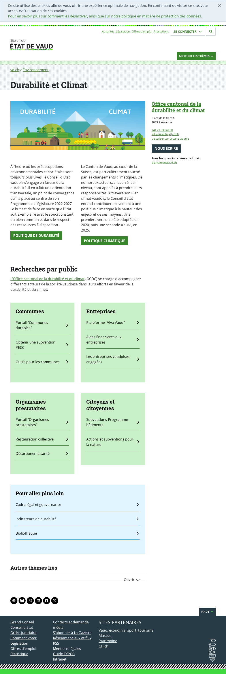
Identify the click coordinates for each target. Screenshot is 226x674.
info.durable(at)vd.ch (165, 134)
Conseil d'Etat (21, 627)
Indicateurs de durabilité (36, 518)
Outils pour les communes (38, 361)
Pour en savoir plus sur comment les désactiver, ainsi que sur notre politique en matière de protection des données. (105, 16)
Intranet (59, 659)
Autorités (108, 31)
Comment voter (23, 638)
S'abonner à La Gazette (72, 632)
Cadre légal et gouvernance (38, 504)
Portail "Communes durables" (32, 325)
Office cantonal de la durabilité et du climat (178, 107)
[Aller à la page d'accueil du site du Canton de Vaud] (51, 44)
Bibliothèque (26, 533)
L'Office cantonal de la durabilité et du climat (47, 278)
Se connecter (185, 31)
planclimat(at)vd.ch (164, 163)
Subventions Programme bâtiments (107, 422)
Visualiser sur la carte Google (170, 138)
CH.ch (103, 646)
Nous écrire (166, 148)
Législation (123, 31)
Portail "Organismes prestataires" (32, 422)
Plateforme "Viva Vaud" (105, 322)
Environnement (36, 69)
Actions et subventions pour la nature (109, 442)
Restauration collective (35, 439)
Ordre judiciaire (23, 632)
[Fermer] (219, 5)
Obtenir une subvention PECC (35, 345)
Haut (205, 612)
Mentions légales (67, 648)
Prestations (161, 31)
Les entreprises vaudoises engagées (108, 359)
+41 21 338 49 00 (162, 130)
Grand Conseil (22, 622)
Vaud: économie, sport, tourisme (126, 630)
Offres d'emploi (142, 31)
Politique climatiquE (104, 240)
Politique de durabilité (36, 235)
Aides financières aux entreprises (103, 339)
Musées (105, 635)
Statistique (19, 653)
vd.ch (14, 69)
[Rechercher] (211, 32)
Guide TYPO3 (64, 653)
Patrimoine (108, 640)
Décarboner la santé (33, 453)
